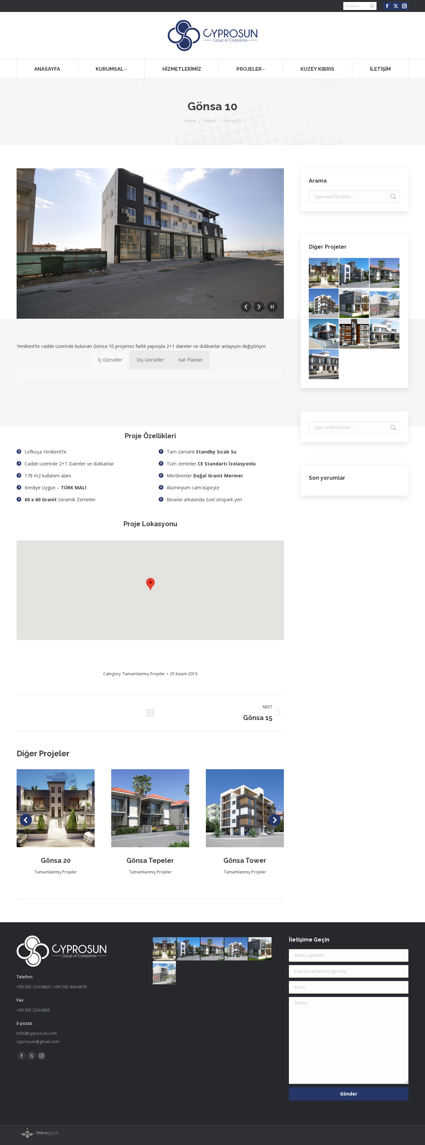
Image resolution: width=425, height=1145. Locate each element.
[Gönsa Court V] (324, 364)
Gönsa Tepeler (150, 860)
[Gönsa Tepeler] (385, 273)
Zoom (47, 808)
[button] (150, 584)
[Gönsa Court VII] (354, 334)
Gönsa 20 (56, 860)
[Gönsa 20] (324, 273)
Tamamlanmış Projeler (144, 674)
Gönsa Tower (244, 860)
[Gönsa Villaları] (385, 303)
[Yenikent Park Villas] (354, 303)
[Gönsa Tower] (324, 303)
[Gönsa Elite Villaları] (324, 334)
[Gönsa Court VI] (385, 334)
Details (64, 808)
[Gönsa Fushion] (354, 273)
